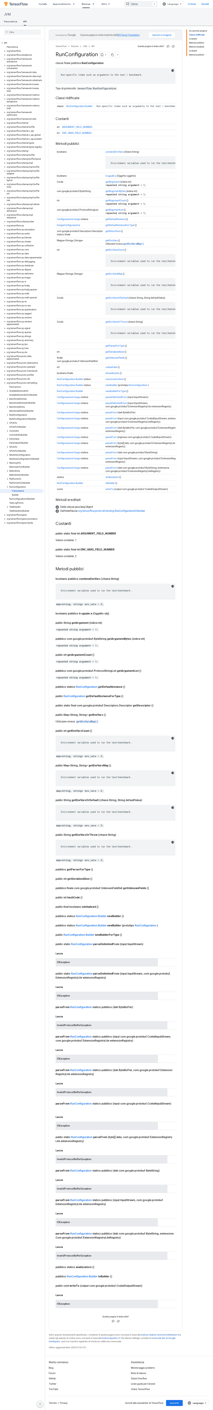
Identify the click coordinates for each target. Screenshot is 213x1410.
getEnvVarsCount (115, 249)
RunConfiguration (138, 385)
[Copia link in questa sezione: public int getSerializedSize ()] (96, 879)
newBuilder (111, 385)
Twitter (52, 1384)
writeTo (109, 489)
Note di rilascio (138, 1373)
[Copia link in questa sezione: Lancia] (66, 954)
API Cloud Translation (128, 35)
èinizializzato (112, 373)
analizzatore (112, 477)
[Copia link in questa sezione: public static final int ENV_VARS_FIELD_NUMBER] (117, 550)
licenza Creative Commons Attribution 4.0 (161, 1335)
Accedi (205, 4)
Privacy (64, 1403)
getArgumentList (114, 209)
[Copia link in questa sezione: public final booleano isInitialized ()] (102, 907)
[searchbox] (22, 32)
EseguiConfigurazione (68, 225)
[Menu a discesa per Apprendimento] (75, 4)
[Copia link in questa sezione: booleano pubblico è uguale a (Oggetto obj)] (113, 614)
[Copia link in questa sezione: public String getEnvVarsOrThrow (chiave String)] (120, 835)
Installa (43, 3)
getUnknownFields (115, 357)
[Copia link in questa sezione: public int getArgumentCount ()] (98, 655)
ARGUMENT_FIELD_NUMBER (77, 127)
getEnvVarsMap (114, 273)
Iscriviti (174, 1403)
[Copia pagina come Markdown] (112, 55)
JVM (7, 14)
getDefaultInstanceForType (120, 225)
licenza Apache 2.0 (111, 1338)
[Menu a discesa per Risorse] (94, 4)
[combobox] (141, 4)
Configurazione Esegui (69, 219)
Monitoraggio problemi (143, 1368)
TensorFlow (61, 46)
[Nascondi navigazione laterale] (40, 1404)
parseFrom (111, 412)
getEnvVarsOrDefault (117, 297)
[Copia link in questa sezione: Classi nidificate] (83, 98)
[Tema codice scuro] (172, 70)
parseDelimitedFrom (116, 397)
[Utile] (168, 46)
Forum (52, 1373)
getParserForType (115, 345)
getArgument (113, 181)
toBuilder (110, 483)
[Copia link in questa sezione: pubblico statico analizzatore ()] (98, 1267)
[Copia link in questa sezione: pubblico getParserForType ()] (97, 870)
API (25, 21)
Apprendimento (62, 3)
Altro (104, 3)
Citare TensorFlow (140, 1389)
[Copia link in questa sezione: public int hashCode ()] (86, 898)
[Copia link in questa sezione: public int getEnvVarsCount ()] (96, 731)
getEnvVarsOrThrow (116, 321)
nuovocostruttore (115, 379)
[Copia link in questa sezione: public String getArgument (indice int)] (106, 623)
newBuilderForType (116, 391)
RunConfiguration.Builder (79, 106)
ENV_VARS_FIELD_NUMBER (77, 133)
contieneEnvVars (114, 151)
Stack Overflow (139, 1378)
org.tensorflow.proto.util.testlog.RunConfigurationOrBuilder (111, 510)
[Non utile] (173, 46)
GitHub (192, 3)
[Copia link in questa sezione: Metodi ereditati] (84, 500)
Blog (51, 1368)
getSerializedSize (115, 351)
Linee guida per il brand (143, 1384)
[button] (21, 43)
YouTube (53, 1389)
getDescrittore (113, 231)
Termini (53, 1403)
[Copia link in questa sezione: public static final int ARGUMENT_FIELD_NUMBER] (119, 534)
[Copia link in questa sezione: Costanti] (72, 119)
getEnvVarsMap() (133, 243)
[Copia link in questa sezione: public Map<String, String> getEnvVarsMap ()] (115, 766)
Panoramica (10, 21)
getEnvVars (112, 240)
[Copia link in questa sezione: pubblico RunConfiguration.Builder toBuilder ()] (116, 1277)
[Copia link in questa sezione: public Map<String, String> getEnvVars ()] (109, 715)
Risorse (86, 3)
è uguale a (111, 175)
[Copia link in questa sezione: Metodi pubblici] (82, 144)
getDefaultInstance (116, 219)
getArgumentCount (116, 200)
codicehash (111, 367)
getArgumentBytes (116, 191)
